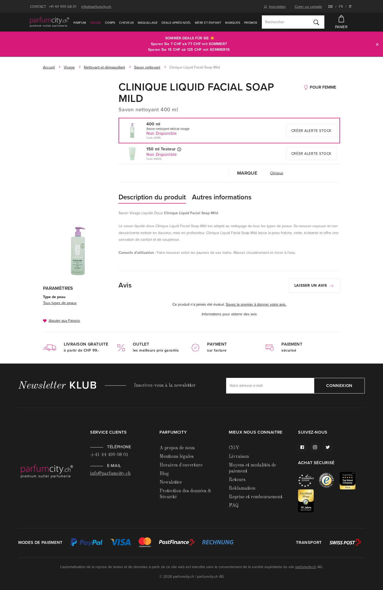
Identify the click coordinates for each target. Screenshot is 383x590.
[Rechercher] (316, 22)
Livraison (239, 456)
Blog (164, 473)
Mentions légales (176, 456)
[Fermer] (377, 44)
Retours (237, 479)
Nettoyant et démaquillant (104, 67)
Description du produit (152, 197)
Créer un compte (308, 6)
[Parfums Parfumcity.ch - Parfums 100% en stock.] (49, 22)
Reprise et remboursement (255, 497)
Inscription (277, 6)
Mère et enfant (208, 22)
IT (350, 6)
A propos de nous (177, 448)
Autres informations (221, 197)
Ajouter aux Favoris (64, 320)
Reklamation (242, 488)
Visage (95, 22)
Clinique (276, 173)
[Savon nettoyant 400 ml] (78, 251)
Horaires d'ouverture (180, 465)
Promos (250, 22)
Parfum (79, 22)
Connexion (339, 385)
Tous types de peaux (60, 303)
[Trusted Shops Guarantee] (329, 480)
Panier (341, 27)
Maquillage (148, 22)
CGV (234, 448)
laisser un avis (311, 285)
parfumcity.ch (305, 567)
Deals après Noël (176, 22)
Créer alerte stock (311, 130)
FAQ (233, 505)
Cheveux (126, 22)
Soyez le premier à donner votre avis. (256, 304)
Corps (110, 22)
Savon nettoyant (147, 67)
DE (330, 6)
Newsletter (170, 482)
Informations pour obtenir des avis (229, 314)
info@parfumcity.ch (96, 6)
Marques (232, 22)
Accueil (49, 67)
